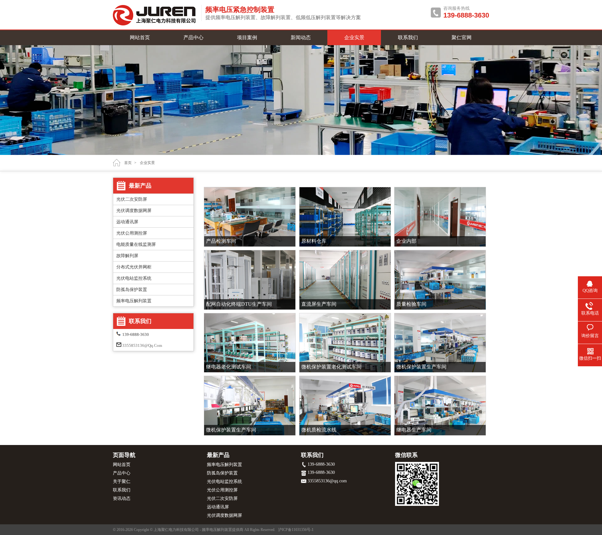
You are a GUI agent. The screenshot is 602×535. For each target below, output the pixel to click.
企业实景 (354, 37)
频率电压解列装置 (133, 301)
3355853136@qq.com (142, 345)
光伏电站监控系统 (133, 278)
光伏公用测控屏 (131, 233)
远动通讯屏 (127, 222)
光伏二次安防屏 (131, 199)
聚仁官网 (462, 37)
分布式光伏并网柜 (133, 267)
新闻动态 (301, 37)
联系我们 (408, 37)
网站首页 (140, 37)
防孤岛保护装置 (131, 289)
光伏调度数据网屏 (133, 210)
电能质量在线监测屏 (136, 244)
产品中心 (193, 37)
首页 (128, 163)
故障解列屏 (127, 255)
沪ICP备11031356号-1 (296, 529)
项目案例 (247, 37)
